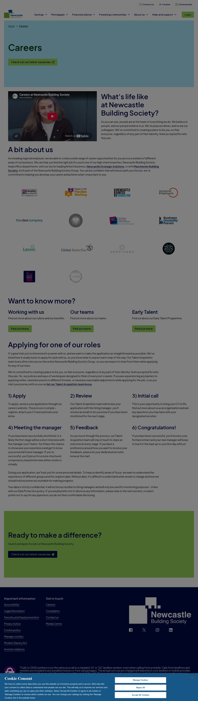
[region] (99, 687)
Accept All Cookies (140, 695)
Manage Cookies (140, 680)
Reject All (140, 688)
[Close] (192, 678)
